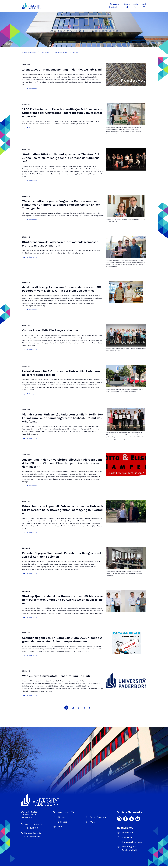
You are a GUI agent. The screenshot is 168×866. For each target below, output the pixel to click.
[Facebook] (125, 818)
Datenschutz (128, 837)
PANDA (61, 826)
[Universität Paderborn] (84, 800)
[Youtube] (137, 818)
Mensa (61, 817)
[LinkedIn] (131, 818)
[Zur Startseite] (31, 5)
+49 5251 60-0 (31, 828)
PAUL (92, 822)
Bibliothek (63, 822)
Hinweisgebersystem (132, 842)
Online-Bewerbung (99, 817)
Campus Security (32, 833)
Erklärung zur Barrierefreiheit (129, 848)
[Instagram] (119, 818)
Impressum (127, 832)
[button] (115, 6)
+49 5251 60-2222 (33, 836)
